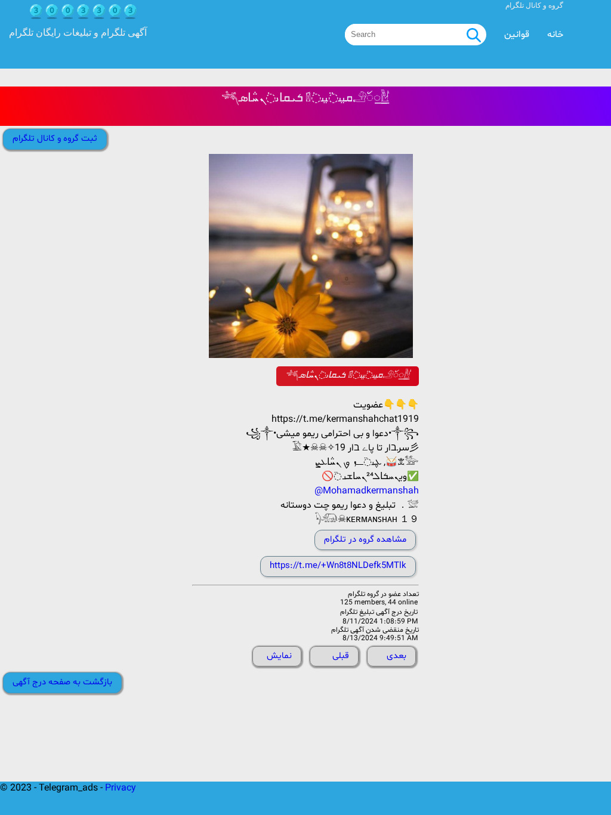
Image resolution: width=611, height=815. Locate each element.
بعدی (396, 656)
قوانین (516, 34)
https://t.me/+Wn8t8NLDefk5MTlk (338, 566)
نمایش (279, 656)
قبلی (340, 656)
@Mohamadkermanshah (366, 491)
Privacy (120, 788)
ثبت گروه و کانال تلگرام (55, 138)
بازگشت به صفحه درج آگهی (62, 682)
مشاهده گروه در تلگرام (365, 539)
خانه (555, 34)
